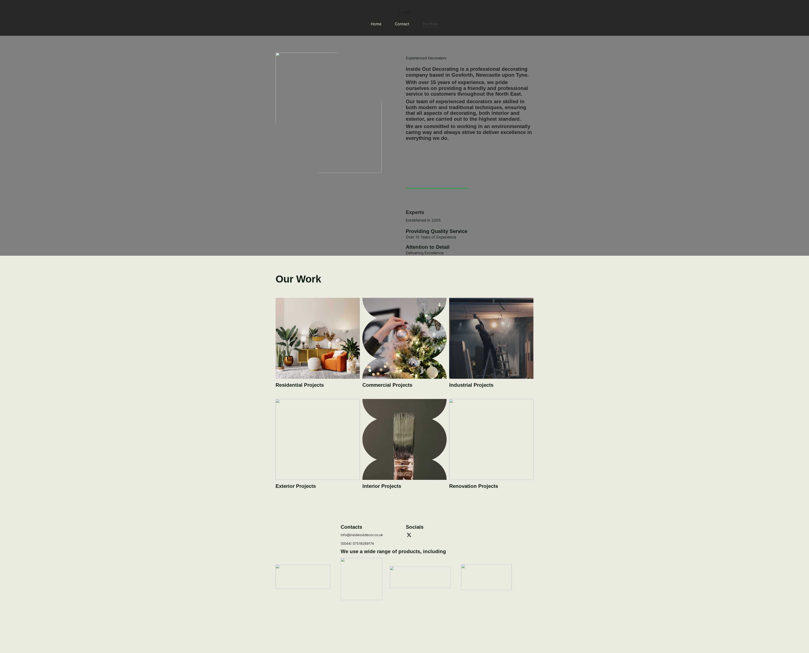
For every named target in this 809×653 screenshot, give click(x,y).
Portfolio (430, 24)
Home (376, 24)
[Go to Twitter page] (409, 535)
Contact (402, 24)
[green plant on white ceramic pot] (318, 338)
